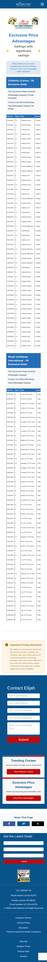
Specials (23, 941)
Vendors (23, 956)
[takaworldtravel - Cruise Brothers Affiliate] (23, 4)
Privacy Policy (23, 923)
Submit (24, 739)
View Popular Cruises (23, 772)
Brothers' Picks (23, 946)
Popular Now (23, 951)
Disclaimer (23, 928)
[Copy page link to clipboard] (23, 823)
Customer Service (23, 918)
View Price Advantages (23, 798)
